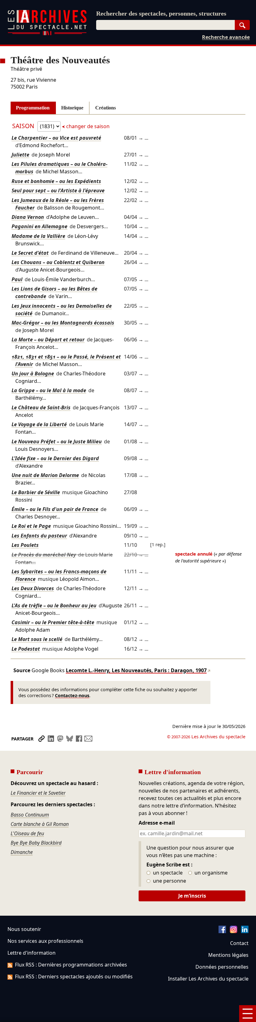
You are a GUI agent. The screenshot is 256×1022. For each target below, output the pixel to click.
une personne (169, 881)
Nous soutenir (24, 929)
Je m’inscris (192, 895)
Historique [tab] (72, 107)
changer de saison (87, 126)
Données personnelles (222, 966)
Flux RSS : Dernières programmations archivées (71, 964)
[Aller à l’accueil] (47, 33)
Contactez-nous (72, 695)
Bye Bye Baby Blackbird (36, 842)
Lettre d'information (31, 952)
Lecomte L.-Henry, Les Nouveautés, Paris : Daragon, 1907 (136, 670)
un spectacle (167, 873)
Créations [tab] (105, 107)
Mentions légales (228, 955)
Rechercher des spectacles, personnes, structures (161, 13)
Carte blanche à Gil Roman (40, 824)
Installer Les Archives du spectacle (208, 978)
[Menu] (247, 1013)
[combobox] (165, 25)
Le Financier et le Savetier (38, 792)
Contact (239, 943)
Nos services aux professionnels (45, 941)
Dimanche (22, 852)
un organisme (210, 873)
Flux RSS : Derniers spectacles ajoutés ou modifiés (74, 976)
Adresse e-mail (157, 823)
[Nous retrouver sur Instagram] (233, 931)
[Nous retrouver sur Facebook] (222, 931)
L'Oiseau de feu (27, 833)
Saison (24, 126)
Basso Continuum (30, 814)
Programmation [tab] (33, 107)
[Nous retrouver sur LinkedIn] (245, 931)
